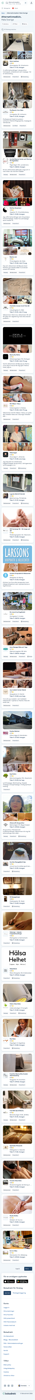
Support (6, 1354)
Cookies (6, 1372)
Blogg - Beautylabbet (11, 1340)
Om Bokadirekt (9, 1336)
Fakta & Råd (8, 1347)
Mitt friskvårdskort (10, 1322)
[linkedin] (8, 1385)
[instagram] (5, 1385)
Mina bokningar (9, 1311)
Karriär (6, 1350)
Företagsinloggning (19, 1293)
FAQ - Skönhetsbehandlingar (13, 1343)
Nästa (27, 1268)
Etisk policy (7, 1365)
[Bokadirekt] (2, 3)
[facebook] (12, 1385)
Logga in (6, 1307)
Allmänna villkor (9, 1375)
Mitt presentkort (9, 1318)
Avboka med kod (9, 1325)
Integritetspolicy (9, 1368)
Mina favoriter (8, 1315)
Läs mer (7, 1293)
